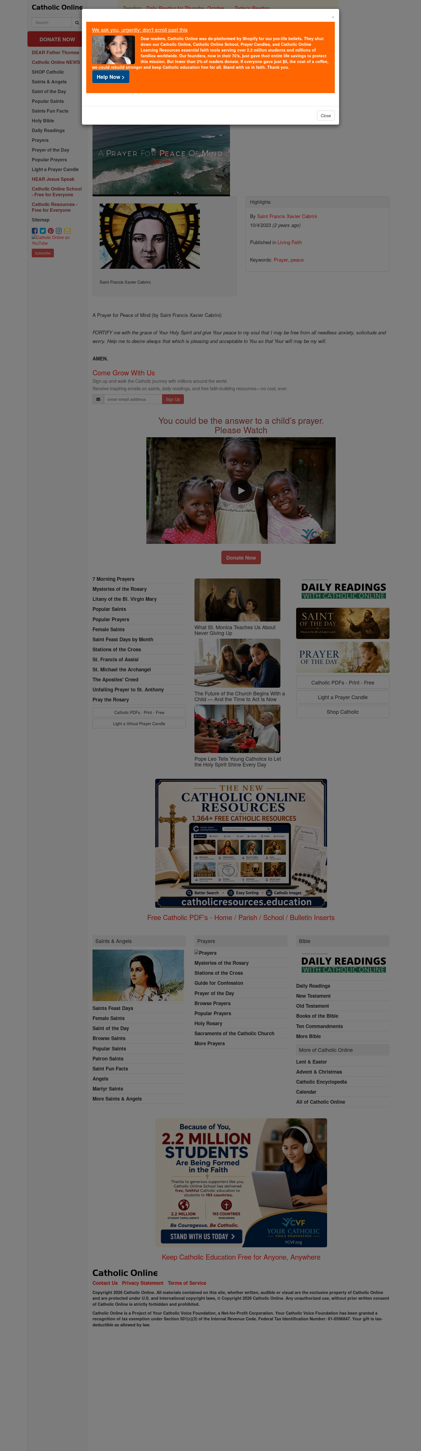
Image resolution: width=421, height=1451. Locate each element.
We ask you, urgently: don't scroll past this (140, 29)
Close (326, 115)
